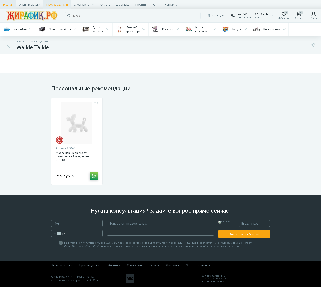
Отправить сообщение (244, 234)
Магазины (113, 265)
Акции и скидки (29, 4)
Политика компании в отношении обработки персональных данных (213, 278)
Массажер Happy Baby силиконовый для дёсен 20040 (72, 156)
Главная (8, 4)
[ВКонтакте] (130, 278)
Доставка (122, 4)
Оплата (105, 4)
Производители (57, 4)
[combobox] (58, 233)
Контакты (171, 4)
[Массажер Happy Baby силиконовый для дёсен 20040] (77, 123)
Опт (156, 4)
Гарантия (141, 4)
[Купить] (94, 176)
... (293, 29)
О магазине (81, 4)
